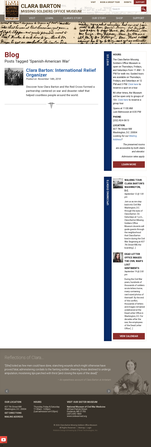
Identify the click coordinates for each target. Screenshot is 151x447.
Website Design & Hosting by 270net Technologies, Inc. (75, 430)
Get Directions (13, 413)
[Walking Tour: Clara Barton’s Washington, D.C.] (118, 187)
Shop (119, 18)
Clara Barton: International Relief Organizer (61, 72)
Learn (49, 18)
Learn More (129, 164)
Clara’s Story (72, 18)
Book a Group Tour (110, 2)
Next (108, 391)
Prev (7, 391)
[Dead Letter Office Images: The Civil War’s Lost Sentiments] (118, 261)
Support (140, 2)
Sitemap (81, 428)
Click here (133, 84)
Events (127, 2)
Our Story (99, 18)
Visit (93, 2)
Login (89, 428)
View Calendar (129, 336)
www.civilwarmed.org (77, 416)
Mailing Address (14, 417)
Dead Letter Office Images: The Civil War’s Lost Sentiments (133, 261)
